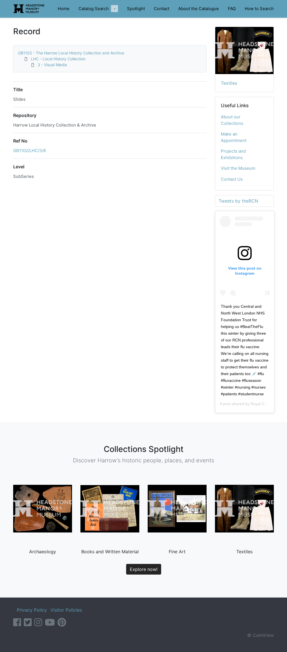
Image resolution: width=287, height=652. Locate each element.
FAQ (232, 8)
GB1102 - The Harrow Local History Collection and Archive (71, 52)
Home (64, 8)
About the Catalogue (198, 8)
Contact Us (232, 179)
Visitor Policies (66, 610)
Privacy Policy (32, 610)
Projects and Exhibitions (233, 154)
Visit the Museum (238, 168)
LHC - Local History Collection (58, 58)
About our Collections (232, 120)
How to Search (259, 8)
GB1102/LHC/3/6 (29, 150)
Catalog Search (93, 8)
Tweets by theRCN (238, 201)
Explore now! (144, 569)
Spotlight (136, 8)
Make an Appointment (233, 137)
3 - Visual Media (52, 64)
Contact (161, 8)
